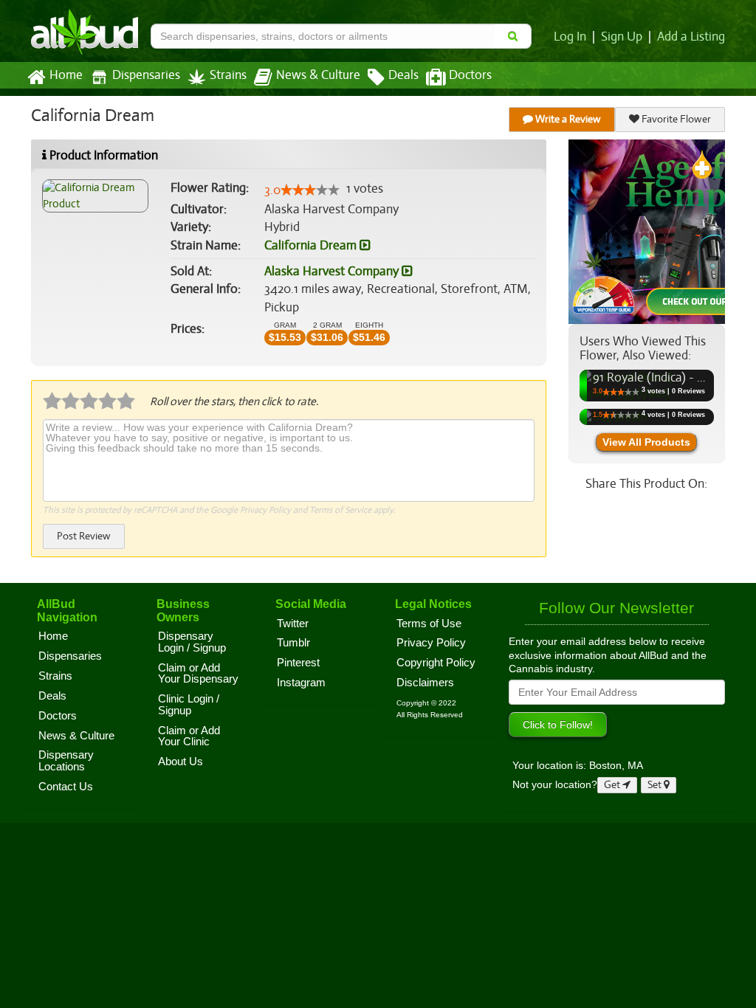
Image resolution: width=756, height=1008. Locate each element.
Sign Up (621, 37)
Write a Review (567, 119)
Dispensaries (146, 75)
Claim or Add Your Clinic (189, 736)
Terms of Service (340, 510)
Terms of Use (428, 623)
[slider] (310, 190)
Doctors (470, 75)
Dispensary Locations (66, 761)
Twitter (293, 623)
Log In (570, 37)
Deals (403, 75)
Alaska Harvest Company (333, 271)
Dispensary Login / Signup (192, 642)
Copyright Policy (435, 663)
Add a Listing (691, 37)
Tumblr (293, 643)
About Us (180, 761)
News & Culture (318, 75)
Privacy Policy (265, 510)
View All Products (646, 442)
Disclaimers (425, 682)
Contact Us (65, 787)
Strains (228, 75)
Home (66, 75)
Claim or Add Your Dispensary (198, 674)
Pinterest (298, 663)
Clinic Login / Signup (188, 705)
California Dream (312, 245)
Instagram (301, 682)
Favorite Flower (675, 119)
